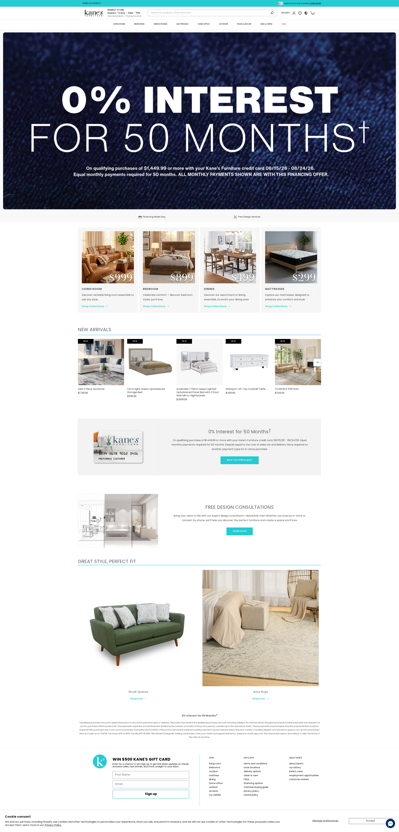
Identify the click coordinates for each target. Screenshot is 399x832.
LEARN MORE (240, 531)
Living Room (119, 24)
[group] (101, 368)
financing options (253, 783)
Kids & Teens (266, 24)
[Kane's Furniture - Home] (93, 13)
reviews (285, 13)
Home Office (204, 24)
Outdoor (223, 24)
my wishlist (215, 795)
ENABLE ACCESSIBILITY (92, 3)
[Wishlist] (300, 13)
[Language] (306, 13)
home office (216, 783)
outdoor (213, 771)
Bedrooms (139, 24)
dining (212, 779)
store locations (252, 768)
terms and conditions (255, 764)
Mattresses (182, 24)
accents (213, 791)
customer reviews (299, 779)
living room (215, 764)
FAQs (246, 779)
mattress (214, 775)
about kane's (296, 764)
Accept (370, 821)
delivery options (252, 771)
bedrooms (214, 768)
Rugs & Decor (244, 24)
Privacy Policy (53, 825)
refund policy (251, 795)
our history (295, 768)
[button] (119, 24)
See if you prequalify (239, 460)
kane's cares (296, 771)
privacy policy (251, 791)
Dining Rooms (160, 24)
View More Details (116, 16)
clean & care (251, 775)
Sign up (151, 794)
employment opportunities (304, 775)
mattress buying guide (256, 787)
